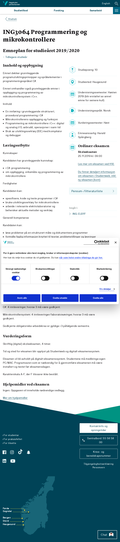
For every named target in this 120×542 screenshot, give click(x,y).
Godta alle (98, 298)
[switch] (45, 278)
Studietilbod (21, 10)
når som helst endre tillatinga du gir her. (81, 257)
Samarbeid (96, 10)
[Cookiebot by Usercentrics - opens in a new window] (96, 242)
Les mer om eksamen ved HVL (96, 163)
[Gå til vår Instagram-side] (12, 452)
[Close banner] (116, 242)
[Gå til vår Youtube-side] (13, 461)
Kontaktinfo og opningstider (99, 428)
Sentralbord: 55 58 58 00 (100, 440)
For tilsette (10, 443)
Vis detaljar (105, 289)
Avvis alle (22, 298)
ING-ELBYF (79, 213)
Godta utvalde (60, 298)
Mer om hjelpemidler (15, 397)
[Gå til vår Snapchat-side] (28, 452)
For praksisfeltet (13, 439)
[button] (116, 3)
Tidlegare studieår (16, 57)
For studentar (11, 435)
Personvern (98, 467)
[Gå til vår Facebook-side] (4, 452)
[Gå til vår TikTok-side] (20, 451)
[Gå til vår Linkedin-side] (4, 461)
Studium (12, 19)
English (106, 3)
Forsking (59, 10)
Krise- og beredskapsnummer (98, 453)
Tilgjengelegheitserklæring (98, 464)
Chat (104, 534)
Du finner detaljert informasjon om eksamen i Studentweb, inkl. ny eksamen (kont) (97, 175)
